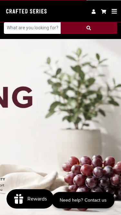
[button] (103, 11)
